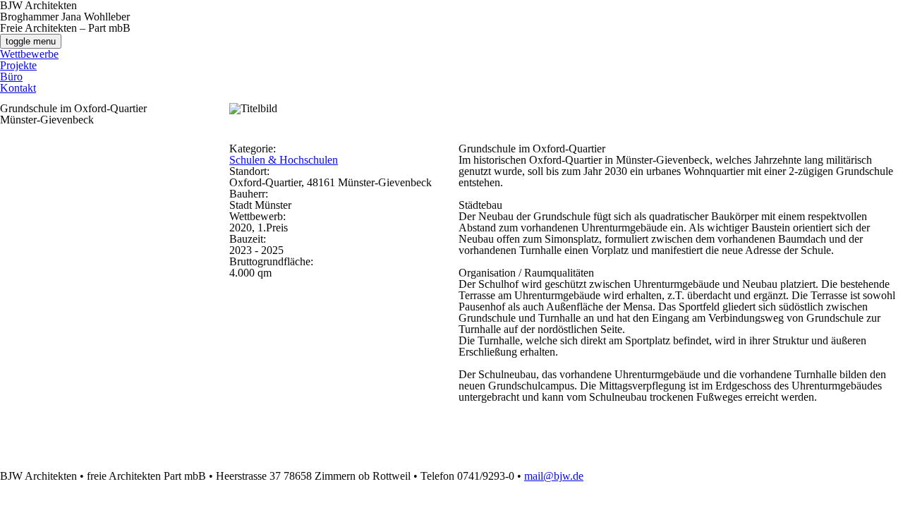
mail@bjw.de (553, 476)
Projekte (18, 65)
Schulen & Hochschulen (283, 160)
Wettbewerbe (29, 54)
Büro (11, 77)
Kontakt (18, 88)
